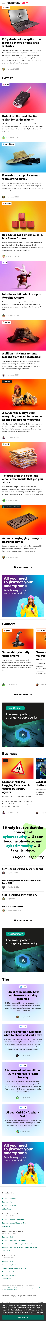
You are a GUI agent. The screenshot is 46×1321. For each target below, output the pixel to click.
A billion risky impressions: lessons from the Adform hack (21, 355)
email (7, 444)
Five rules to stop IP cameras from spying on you (21, 177)
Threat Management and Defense (14, 1268)
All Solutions (6, 1209)
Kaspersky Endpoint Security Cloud (14, 1223)
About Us (12, 1295)
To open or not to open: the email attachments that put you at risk (22, 479)
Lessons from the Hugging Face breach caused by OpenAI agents (16, 787)
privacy (8, 322)
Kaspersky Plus (7, 1202)
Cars (7, 85)
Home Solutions (8, 1193)
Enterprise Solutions (10, 1256)
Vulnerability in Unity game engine (15, 654)
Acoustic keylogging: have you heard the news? (22, 540)
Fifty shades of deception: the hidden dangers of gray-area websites (21, 43)
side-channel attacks (12, 507)
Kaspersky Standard (9, 1198)
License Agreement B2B (10, 1289)
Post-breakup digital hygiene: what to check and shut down (23, 1033)
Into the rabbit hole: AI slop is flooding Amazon (21, 296)
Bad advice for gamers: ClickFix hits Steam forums (22, 236)
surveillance (9, 144)
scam (7, 8)
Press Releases (7, 1297)
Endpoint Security (8, 1272)
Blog (24, 1295)
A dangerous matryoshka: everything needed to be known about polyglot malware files (22, 416)
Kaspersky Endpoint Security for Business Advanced (20, 1247)
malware (8, 381)
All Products (6, 1226)
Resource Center (31, 1295)
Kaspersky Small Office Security (13, 1219)
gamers (8, 203)
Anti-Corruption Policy (19, 1288)
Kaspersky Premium (9, 1205)
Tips (24, 987)
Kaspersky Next (7, 1237)
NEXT (41, 760)
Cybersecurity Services (10, 1265)
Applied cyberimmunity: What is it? (19, 895)
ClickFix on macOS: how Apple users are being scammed (23, 995)
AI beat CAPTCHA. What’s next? (23, 1114)
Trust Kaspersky (17, 1297)
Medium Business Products (12, 1231)
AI (6, 263)
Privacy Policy (7, 1288)
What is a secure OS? (12, 906)
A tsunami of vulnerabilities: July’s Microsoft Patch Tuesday (23, 1074)
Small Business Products (11, 1214)
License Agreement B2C (33, 1288)
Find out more (21, 567)
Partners (19, 1295)
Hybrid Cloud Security (9, 1275)
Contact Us (5, 1295)
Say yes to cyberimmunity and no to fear (22, 869)
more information (37, 1312)
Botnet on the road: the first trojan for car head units (20, 118)
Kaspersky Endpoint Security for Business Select (19, 1244)
